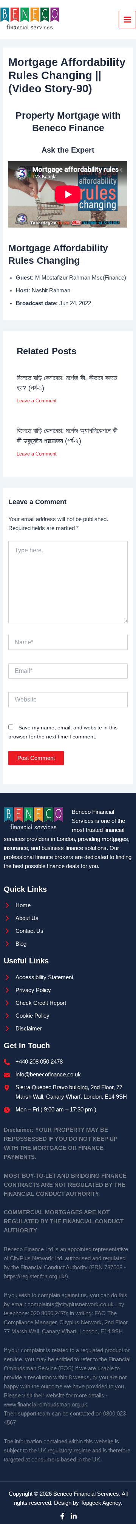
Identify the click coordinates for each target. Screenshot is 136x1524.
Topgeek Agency (100, 1503)
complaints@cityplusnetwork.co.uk (71, 1304)
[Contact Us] (23, 930)
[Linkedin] (73, 1516)
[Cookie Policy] (26, 1015)
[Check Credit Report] (35, 1002)
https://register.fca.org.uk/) (36, 1276)
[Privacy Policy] (27, 990)
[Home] (17, 905)
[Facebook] (62, 1516)
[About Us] (21, 918)
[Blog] (15, 943)
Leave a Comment (37, 401)
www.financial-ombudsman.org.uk (45, 1405)
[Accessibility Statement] (38, 977)
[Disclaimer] (23, 1028)
